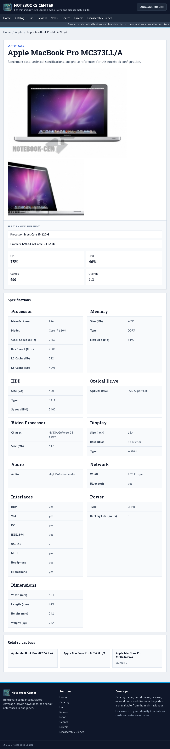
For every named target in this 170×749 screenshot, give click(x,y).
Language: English (152, 6)
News (54, 18)
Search (66, 18)
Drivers (78, 18)
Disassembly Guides (99, 18)
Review (42, 18)
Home (7, 18)
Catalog (19, 18)
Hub (31, 18)
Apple (19, 32)
